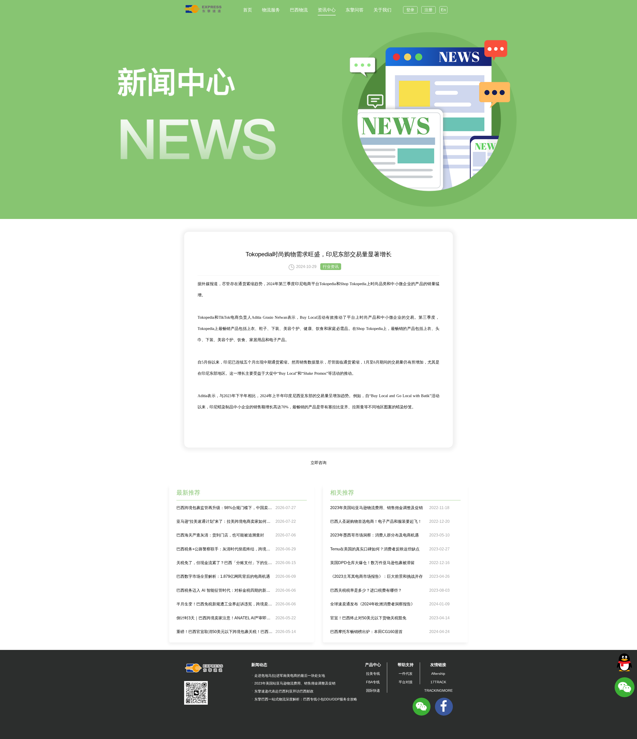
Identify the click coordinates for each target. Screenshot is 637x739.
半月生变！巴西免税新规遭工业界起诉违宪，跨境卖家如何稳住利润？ (225, 604)
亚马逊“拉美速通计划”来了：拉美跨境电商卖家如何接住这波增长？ (225, 521)
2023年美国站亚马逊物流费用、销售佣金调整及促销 (376, 508)
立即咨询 (318, 463)
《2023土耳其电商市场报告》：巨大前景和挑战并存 (376, 576)
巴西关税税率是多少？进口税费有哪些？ (366, 590)
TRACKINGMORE (438, 690)
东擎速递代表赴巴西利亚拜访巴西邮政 (284, 691)
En (443, 10)
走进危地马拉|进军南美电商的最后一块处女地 (289, 676)
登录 (410, 10)
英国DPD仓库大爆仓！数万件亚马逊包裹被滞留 (372, 563)
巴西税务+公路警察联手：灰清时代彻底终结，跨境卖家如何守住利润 (225, 549)
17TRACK (438, 682)
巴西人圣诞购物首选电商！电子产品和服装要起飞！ (376, 521)
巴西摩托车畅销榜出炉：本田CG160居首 (366, 632)
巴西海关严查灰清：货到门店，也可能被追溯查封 (220, 535)
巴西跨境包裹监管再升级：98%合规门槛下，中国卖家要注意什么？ (225, 508)
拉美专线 (373, 674)
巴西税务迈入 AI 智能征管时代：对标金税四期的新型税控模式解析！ (225, 590)
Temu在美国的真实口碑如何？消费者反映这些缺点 (375, 549)
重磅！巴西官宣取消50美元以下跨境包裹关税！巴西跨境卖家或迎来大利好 (225, 632)
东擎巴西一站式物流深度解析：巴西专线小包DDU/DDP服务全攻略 (305, 699)
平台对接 (406, 682)
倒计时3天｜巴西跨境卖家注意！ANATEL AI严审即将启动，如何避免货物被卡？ (225, 618)
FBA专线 (373, 682)
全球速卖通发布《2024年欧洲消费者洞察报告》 (372, 604)
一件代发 (406, 674)
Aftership (438, 674)
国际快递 (373, 690)
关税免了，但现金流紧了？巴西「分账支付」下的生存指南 (225, 563)
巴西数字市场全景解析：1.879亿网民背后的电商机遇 (223, 576)
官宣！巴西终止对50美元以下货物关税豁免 (368, 618)
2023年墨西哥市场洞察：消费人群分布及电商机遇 (374, 535)
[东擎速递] (202, 9)
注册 (428, 10)
